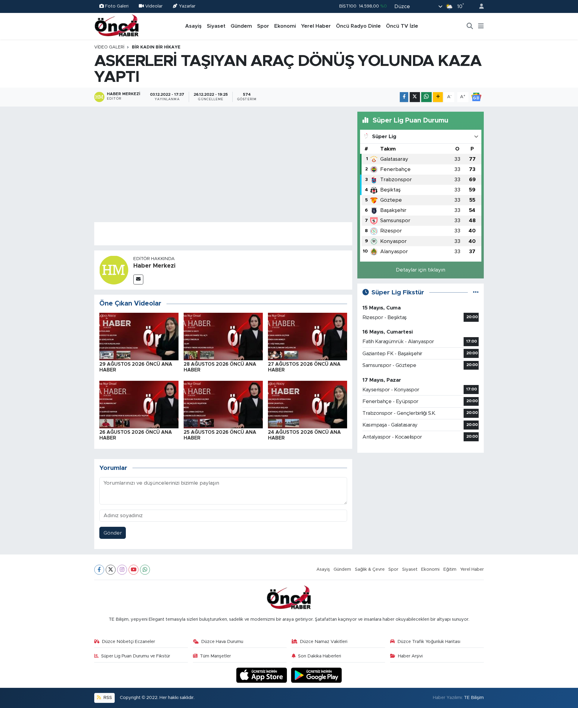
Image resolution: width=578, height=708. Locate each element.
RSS (107, 697)
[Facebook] (99, 570)
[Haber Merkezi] (113, 269)
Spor (263, 26)
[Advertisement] (420, 500)
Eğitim (449, 569)
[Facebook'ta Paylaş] (404, 97)
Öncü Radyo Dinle (358, 26)
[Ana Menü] (481, 26)
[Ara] (470, 26)
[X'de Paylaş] (415, 97)
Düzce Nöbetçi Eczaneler (128, 641)
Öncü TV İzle (402, 26)
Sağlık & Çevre (370, 569)
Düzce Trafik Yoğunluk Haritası (428, 641)
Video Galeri (109, 47)
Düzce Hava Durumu (222, 641)
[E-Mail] (138, 279)
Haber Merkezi (154, 266)
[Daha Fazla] (438, 97)
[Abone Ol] (476, 96)
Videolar (154, 6)
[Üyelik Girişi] (479, 6)
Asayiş (193, 26)
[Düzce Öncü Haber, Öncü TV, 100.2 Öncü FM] (116, 26)
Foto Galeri (117, 6)
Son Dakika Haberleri (319, 656)
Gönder (113, 533)
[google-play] (316, 675)
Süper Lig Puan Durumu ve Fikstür (135, 656)
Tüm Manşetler (215, 656)
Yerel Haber (316, 26)
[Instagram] (122, 570)
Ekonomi (285, 26)
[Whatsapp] (145, 570)
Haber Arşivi (410, 656)
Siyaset (216, 26)
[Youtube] (133, 570)
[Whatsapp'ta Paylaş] (426, 97)
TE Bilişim (474, 697)
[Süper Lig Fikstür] (476, 292)
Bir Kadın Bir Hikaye (156, 47)
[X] (111, 570)
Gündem (241, 26)
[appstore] (262, 675)
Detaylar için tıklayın (420, 269)
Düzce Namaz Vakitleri (323, 641)
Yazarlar (187, 6)
